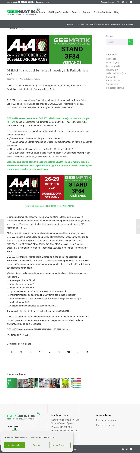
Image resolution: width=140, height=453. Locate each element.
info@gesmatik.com (40, 2)
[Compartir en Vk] (68, 352)
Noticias (37, 79)
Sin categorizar (113, 87)
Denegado (37, 445)
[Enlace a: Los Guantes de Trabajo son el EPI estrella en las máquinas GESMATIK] (54, 383)
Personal (110, 76)
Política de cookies (105, 425)
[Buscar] (22, 28)
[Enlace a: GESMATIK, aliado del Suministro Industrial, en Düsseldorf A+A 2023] (12, 383)
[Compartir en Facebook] (11, 352)
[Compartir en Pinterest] (40, 352)
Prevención (111, 80)
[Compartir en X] (21, 352)
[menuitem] (107, 2)
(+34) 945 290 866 (23, 2)
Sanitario (110, 84)
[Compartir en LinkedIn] (49, 352)
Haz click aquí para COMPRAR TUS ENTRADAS (49, 205)
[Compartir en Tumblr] (59, 352)
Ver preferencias (60, 445)
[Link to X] (123, 2)
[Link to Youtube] (131, 2)
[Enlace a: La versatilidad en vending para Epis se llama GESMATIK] (23, 383)
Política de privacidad (106, 420)
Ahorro (22, 79)
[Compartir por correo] (87, 352)
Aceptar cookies (15, 445)
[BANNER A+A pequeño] (49, 51)
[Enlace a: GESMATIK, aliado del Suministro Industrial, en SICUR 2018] (44, 383)
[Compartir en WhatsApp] (30, 352)
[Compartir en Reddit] (78, 352)
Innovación (111, 66)
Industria (29, 79)
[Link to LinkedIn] (127, 2)
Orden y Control (113, 73)
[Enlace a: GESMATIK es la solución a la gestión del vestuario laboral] (33, 383)
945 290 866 (65, 426)
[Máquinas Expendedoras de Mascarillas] (2, 226)
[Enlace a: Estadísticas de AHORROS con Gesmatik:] (65, 383)
